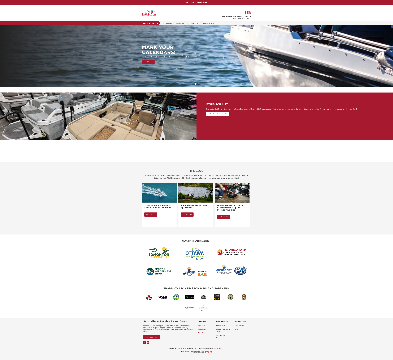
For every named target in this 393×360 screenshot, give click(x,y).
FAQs (236, 329)
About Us (201, 325)
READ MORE (148, 61)
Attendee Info (167, 23)
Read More (150, 214)
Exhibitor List (194, 23)
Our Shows (202, 329)
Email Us (201, 332)
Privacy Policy (219, 348)
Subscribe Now (151, 337)
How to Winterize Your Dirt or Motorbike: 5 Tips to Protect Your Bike (230, 207)
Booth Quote (150, 23)
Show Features (181, 23)
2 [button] (197, 84)
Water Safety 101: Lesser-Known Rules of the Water (157, 206)
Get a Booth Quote (196, 3)
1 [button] (195, 84)
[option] (196, 56)
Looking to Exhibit (209, 23)
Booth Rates (220, 325)
